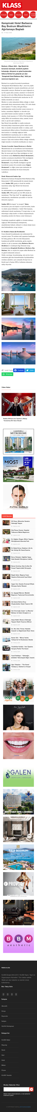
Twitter (32, 370)
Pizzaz (4, 1070)
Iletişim (4, 1021)
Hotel (3, 1060)
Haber (11, 15)
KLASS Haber (6, 1040)
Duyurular (5, 1016)
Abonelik (4, 1006)
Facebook (21, 370)
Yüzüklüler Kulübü (33, 14)
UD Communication (25, 1107)
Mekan (4, 1065)
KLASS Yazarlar (7, 1075)
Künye (4, 1011)
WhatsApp (9, 374)
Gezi (3, 1055)
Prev (3, 403)
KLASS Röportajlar (7, 516)
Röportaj (18, 15)
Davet (26, 15)
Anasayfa (3, 15)
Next (33, 403)
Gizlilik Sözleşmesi (8, 1026)
